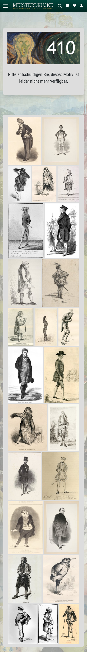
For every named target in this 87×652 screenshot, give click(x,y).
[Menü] (5, 6)
